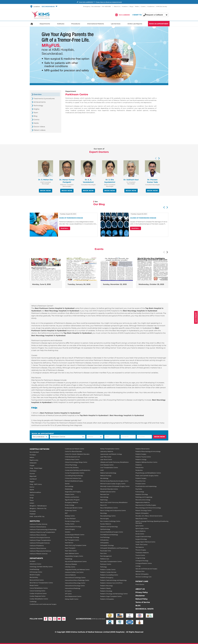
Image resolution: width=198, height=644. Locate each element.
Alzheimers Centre (35, 564)
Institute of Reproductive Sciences (40, 551)
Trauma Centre (140, 555)
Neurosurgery (104, 518)
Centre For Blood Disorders (73, 451)
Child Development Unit (72, 457)
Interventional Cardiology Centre (75, 577)
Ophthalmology (105, 529)
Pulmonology (140, 491)
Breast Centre (34, 585)
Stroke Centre (140, 534)
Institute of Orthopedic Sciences (40, 543)
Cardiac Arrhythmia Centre (38, 593)
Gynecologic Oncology (72, 537)
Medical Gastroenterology (108, 473)
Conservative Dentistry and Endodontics (77, 470)
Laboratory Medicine (106, 451)
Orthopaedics (104, 542)
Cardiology (33, 601)
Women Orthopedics (142, 574)
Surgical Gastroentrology (143, 536)
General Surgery (70, 529)
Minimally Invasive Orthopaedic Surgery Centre (114, 486)
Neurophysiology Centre (108, 516)
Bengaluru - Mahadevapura (38, 506)
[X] (50, 619)
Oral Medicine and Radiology (109, 534)
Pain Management (106, 556)
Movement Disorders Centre (109, 489)
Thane (32, 500)
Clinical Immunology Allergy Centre (76, 462)
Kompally (33, 511)
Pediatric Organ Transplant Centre (110, 596)
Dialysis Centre (69, 494)
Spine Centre (139, 526)
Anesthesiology (34, 569)
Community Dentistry (72, 467)
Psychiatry (139, 489)
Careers (143, 6)
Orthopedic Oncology (107, 545)
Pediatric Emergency (106, 577)
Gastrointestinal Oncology (73, 526)
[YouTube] (59, 619)
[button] (49, 6)
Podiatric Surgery (141, 478)
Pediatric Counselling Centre (109, 575)
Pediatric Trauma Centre (143, 457)
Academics (150, 6)
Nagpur (32, 481)
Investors (125, 6)
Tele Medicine (140, 547)
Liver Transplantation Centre (109, 467)
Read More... (65, 228)
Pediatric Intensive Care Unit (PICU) (111, 583)
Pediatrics (139, 465)
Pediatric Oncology (106, 591)
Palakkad (32, 514)
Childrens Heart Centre (72, 459)
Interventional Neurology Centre (75, 583)
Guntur (32, 495)
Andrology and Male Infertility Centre (41, 566)
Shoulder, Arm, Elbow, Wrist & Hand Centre (149, 516)
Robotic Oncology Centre (143, 510)
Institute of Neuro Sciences (38, 535)
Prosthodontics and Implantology (146, 486)
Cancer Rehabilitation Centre (39, 588)
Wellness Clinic (140, 571)
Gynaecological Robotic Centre (74, 534)
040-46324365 (106, 6)
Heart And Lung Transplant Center (75, 545)
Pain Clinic (103, 553)
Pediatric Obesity (105, 588)
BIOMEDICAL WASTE (145, 609)
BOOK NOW (45, 191)
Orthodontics (104, 540)
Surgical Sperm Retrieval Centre (145, 542)
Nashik (32, 489)
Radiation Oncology (142, 494)
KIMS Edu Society (161, 6)
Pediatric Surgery (141, 454)
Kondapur (33, 455)
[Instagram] (55, 619)
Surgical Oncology (141, 539)
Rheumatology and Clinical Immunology (148, 508)
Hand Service (69, 542)
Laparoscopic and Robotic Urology (111, 454)
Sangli (31, 497)
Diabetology (69, 489)
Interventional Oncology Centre (75, 585)
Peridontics (139, 470)
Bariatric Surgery (35, 574)
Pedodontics (139, 467)
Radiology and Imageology (144, 497)
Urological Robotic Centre (144, 563)
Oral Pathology (105, 537)
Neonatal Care (104, 494)
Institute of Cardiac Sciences (38, 524)
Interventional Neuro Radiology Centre (77, 580)
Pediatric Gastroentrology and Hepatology (113, 580)
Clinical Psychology (71, 465)
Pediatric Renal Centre (142, 449)
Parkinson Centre (105, 564)
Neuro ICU (103, 505)
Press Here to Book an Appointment (109, 2)
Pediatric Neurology (106, 585)
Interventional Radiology (72, 588)
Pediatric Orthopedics (107, 599)
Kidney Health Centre (71, 599)
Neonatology (104, 497)
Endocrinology (69, 505)
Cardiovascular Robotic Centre (74, 449)
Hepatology (68, 559)
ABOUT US (140, 589)
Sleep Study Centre (141, 518)
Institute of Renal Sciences (38, 548)
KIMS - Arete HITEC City (37, 516)
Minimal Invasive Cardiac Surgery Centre (112, 483)
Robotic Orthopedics (142, 513)
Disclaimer (140, 596)
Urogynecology (140, 558)
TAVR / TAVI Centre (141, 544)
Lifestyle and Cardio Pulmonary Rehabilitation (114, 462)
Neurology (103, 513)
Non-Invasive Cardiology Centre (110, 521)
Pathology (103, 567)
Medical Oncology (105, 475)
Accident (32, 561)
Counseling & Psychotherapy (74, 475)
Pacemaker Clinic (105, 551)
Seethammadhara (35, 492)
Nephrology (104, 500)
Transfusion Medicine (142, 552)
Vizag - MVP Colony (36, 484)
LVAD (102, 470)
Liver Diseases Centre (106, 465)
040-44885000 (124, 15)
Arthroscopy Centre (36, 572)
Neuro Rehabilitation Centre (109, 508)
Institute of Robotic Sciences (38, 553)
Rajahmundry (34, 460)
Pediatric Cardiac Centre (107, 569)
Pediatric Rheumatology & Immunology (148, 451)
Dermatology (69, 486)
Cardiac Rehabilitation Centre (39, 599)
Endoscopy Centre (71, 510)
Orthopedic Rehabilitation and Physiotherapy (114, 548)
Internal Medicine (70, 575)
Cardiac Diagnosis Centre (37, 596)
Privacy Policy (142, 592)
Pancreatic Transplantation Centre (111, 561)
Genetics (67, 532)
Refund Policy (142, 599)
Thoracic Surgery (141, 550)
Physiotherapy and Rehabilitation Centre (148, 473)
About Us (117, 6)
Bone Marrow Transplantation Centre (41, 583)
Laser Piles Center (105, 457)
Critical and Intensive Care (73, 478)
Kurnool (32, 473)
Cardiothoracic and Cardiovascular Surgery (43, 604)
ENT (66, 513)
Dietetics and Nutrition (72, 497)
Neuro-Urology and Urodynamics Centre (113, 510)
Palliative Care (104, 559)
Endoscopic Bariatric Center (73, 508)
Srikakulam (33, 463)
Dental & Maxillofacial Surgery (74, 481)
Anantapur (33, 471)
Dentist (67, 483)
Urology (138, 566)
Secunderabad (34, 452)
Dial (86, 2)
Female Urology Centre (72, 521)
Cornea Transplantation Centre (74, 473)
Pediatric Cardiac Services (108, 572)
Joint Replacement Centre (73, 596)
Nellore (32, 457)
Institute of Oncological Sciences (40, 537)
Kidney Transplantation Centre (109, 449)
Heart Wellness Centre (72, 553)
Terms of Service (143, 602)
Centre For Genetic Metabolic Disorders (77, 454)
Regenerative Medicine (143, 502)
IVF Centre (68, 593)
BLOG (138, 606)
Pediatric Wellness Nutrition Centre (146, 462)
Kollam (32, 503)
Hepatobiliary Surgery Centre (74, 556)
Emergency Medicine (71, 502)
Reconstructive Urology (143, 500)
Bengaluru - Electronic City (38, 508)
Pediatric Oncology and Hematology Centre (114, 593)
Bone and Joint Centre (37, 580)
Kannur (32, 487)
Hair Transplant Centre (72, 540)
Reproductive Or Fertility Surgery (146, 505)
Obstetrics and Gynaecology (109, 526)
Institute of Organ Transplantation (40, 540)
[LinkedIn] (64, 619)
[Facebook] (45, 619)
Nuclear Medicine (105, 524)
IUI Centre (68, 591)
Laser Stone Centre (106, 459)
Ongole (32, 465)
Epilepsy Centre (70, 516)
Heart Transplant (70, 548)
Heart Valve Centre (71, 551)
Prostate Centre (140, 483)
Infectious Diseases (71, 564)
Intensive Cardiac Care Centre (74, 572)
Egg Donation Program (72, 500)
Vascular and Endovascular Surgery (146, 568)
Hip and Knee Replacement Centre (76, 561)
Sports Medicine (140, 531)
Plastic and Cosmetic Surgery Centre (147, 475)
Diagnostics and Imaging (73, 491)
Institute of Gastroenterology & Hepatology (43, 529)
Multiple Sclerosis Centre (107, 491)
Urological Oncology (142, 560)
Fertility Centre (69, 524)
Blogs (131, 6)
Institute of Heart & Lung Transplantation (42, 532)
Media (137, 6)
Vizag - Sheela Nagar (36, 468)
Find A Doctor (140, 584)
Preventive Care (140, 481)
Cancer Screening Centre (37, 591)
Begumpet (33, 476)
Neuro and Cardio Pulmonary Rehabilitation (114, 502)
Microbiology (104, 478)
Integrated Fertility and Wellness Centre (77, 569)
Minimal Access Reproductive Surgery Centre (114, 481)
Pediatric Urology (141, 459)
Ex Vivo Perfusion (70, 518)
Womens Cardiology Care (143, 577)
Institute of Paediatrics (37, 545)
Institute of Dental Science (38, 527)
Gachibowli (33, 479)
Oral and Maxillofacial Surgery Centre (111, 532)
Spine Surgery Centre (142, 528)
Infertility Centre (70, 567)
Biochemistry (34, 577)
